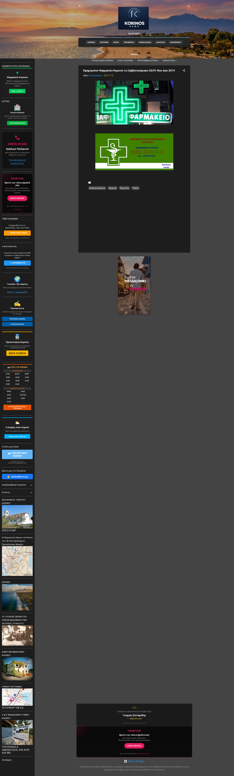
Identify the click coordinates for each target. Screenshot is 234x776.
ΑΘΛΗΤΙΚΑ (160, 42)
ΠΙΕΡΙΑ (116, 42)
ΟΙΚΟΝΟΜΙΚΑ (175, 42)
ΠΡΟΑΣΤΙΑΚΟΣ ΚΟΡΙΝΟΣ (102, 61)
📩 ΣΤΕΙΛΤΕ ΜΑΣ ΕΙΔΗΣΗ (17, 454)
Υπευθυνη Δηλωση (17, 319)
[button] (183, 71)
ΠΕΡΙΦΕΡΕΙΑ (129, 42)
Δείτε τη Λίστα (17, 91)
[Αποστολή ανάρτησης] (89, 183)
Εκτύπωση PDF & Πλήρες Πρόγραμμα (17, 407)
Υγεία (135, 188)
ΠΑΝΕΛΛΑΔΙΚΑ (145, 42)
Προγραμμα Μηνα (17, 123)
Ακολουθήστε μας (17, 476)
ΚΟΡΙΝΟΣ (91, 42)
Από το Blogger (136, 761)
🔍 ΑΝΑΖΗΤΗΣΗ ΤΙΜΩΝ (17, 233)
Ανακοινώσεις (97, 188)
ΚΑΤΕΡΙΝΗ (104, 42)
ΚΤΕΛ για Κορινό (125, 61)
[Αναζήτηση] (188, 6)
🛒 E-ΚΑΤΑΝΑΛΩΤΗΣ (17, 263)
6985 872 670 (134, 718)
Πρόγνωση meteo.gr (17, 436)
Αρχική (113, 188)
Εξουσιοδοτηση (17, 324)
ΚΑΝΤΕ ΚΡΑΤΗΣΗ (134, 746)
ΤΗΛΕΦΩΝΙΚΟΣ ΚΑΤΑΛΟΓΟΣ (17, 162)
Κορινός (124, 188)
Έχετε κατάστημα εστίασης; (134, 753)
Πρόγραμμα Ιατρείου (147, 61)
